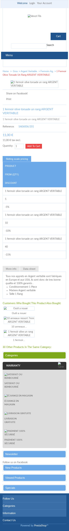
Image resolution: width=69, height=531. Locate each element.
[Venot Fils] (34, 16)
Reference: (8, 126)
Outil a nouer (19, 313)
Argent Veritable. (29, 71)
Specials (10, 487)
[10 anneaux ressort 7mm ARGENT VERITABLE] (19, 320)
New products (13, 467)
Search (50, 45)
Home (6, 71)
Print (8, 99)
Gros (15, 71)
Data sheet (29, 268)
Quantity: (8, 146)
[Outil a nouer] (19, 308)
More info (11, 268)
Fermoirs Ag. (47, 71)
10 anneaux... (19, 326)
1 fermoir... (19, 340)
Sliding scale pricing (17, 158)
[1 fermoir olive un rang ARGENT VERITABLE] (19, 333)
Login (32, 3)
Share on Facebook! (17, 93)
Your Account (44, 3)
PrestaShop (40, 525)
